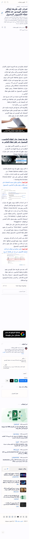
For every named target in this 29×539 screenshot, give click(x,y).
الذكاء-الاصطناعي (15, 457)
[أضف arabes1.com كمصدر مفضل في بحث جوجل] (14, 334)
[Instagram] (12, 517)
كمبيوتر (17, 442)
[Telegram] (21, 517)
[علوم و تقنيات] (19, 27)
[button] (27, 2)
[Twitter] (23, 517)
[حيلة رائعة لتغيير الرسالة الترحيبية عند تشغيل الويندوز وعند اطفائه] (14, 360)
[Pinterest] (7, 517)
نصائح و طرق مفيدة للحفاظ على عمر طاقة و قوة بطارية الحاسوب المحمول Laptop (14, 185)
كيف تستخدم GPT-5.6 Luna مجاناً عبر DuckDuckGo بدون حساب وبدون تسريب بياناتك (15, 460)
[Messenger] (15, 517)
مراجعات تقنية (16, 434)
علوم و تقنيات (21, 2)
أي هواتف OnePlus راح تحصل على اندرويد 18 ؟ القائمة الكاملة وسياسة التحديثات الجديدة (14, 437)
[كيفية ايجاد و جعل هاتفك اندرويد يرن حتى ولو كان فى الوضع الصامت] (14, 366)
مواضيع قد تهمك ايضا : (20, 285)
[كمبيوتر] (24, 373)
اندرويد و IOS (16, 449)
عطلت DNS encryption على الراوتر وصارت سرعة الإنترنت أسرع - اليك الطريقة (15, 444)
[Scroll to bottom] (3, 532)
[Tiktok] (9, 517)
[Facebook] (26, 517)
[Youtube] (18, 517)
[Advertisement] (14, 48)
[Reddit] (4, 517)
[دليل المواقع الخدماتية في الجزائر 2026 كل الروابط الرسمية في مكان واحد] (14, 415)
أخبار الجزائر (16, 424)
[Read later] (5, 27)
